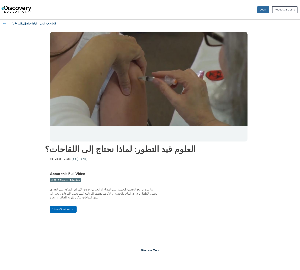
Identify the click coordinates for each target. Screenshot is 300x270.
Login (263, 9)
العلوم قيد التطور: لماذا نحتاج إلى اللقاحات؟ (120, 149)
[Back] (4, 24)
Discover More (150, 250)
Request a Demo (285, 9)
